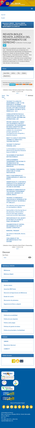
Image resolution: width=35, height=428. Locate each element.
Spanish (3, 14)
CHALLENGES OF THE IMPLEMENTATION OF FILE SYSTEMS (13, 239)
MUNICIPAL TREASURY (12, 230)
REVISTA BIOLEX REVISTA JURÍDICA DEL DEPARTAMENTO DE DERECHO (14, 25)
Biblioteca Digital (8, 274)
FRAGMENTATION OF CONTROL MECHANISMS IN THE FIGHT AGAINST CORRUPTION (15, 225)
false (5, 257)
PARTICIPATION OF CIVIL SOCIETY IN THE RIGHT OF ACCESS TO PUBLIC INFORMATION (16, 219)
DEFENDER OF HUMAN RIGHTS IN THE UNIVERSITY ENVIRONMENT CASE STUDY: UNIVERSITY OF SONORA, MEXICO (15, 192)
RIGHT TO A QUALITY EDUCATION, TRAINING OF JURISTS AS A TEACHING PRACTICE (16, 139)
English (3, 18)
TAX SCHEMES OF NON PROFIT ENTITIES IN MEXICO (15, 156)
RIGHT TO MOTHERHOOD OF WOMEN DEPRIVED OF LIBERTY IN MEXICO (16, 177)
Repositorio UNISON (8, 23)
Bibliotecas (7, 270)
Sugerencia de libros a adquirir (12, 304)
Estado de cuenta (9, 296)
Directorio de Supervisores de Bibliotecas (15, 293)
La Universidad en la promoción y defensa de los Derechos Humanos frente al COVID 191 (16, 150)
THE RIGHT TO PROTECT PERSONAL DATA (13, 145)
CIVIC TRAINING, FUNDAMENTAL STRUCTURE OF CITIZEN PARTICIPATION (15, 170)
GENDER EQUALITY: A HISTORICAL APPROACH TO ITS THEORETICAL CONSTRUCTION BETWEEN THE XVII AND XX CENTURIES (16, 184)
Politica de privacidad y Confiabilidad (14, 330)
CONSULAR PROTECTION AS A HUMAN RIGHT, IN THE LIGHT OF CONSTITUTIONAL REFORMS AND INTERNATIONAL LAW (15, 116)
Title (7, 95)
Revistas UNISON (20, 23)
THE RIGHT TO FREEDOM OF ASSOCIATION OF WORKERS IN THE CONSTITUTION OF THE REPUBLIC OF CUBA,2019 (16, 200)
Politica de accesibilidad (10, 315)
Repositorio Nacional (10, 345)
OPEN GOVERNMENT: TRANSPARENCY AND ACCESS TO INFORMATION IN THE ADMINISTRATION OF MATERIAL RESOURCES (15, 163)
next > (17, 93)
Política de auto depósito (11, 319)
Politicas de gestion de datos (12, 326)
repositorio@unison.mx (7, 420)
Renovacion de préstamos (11, 300)
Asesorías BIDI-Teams (10, 289)
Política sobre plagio (9, 323)
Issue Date (3, 96)
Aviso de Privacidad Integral (17, 403)
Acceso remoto (8, 285)
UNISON (6, 341)
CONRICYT (7, 349)
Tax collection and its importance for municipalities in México (15, 206)
